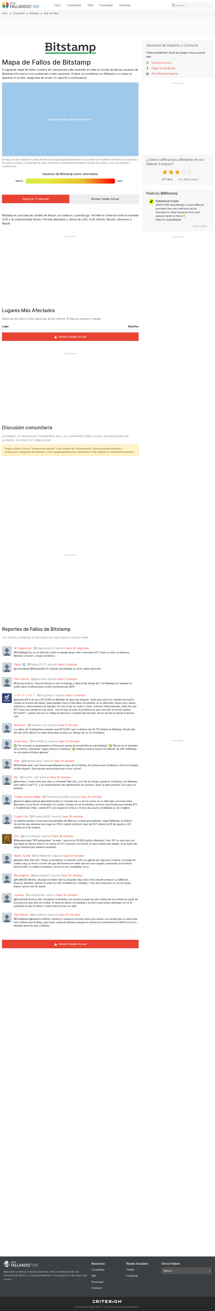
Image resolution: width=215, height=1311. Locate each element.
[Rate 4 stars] (184, 172)
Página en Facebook (163, 68)
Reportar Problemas (36, 199)
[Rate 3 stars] (178, 172)
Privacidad (106, 5)
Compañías (74, 5)
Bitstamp (34, 13)
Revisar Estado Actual (105, 199)
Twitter (130, 1269)
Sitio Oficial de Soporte (165, 73)
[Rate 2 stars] (171, 172)
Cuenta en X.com (161, 62)
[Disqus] (70, 500)
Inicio (57, 5)
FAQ (90, 5)
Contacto (125, 5)
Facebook (132, 1275)
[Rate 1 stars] (165, 172)
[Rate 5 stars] (190, 172)
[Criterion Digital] (107, 1301)
